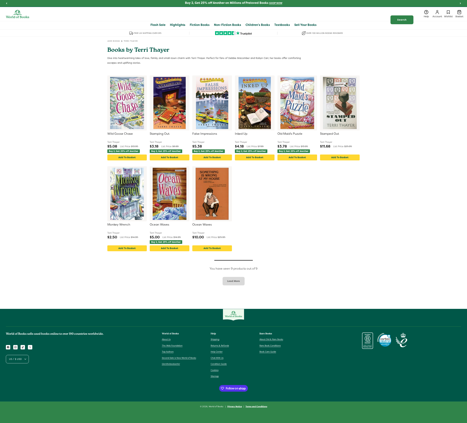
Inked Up (241, 133)
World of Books (216, 406)
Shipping (215, 339)
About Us (166, 339)
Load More (233, 281)
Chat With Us (217, 358)
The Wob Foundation (172, 345)
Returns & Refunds (220, 345)
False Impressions (204, 133)
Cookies (215, 370)
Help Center (217, 352)
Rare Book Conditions (270, 345)
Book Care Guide (267, 352)
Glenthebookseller (171, 364)
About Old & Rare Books (271, 339)
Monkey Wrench (118, 224)
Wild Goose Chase (120, 133)
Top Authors (168, 352)
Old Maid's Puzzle (289, 133)
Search (402, 19)
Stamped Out (329, 133)
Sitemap (215, 376)
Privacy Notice (234, 406)
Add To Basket (127, 157)
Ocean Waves (159, 224)
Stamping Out (159, 133)
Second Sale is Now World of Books (179, 358)
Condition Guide (219, 364)
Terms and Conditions (256, 406)
